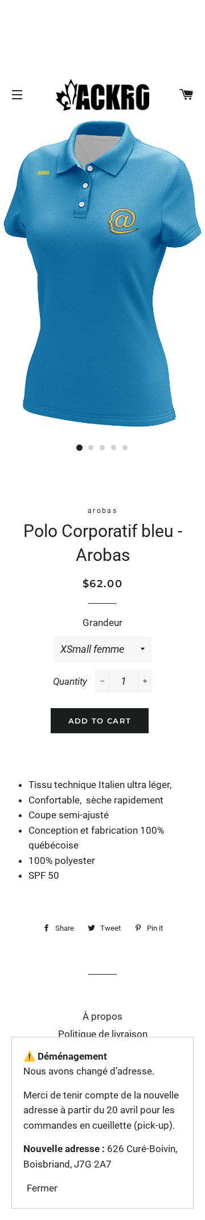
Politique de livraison (102, 1034)
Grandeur (102, 622)
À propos (102, 1016)
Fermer (42, 1188)
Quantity (70, 681)
